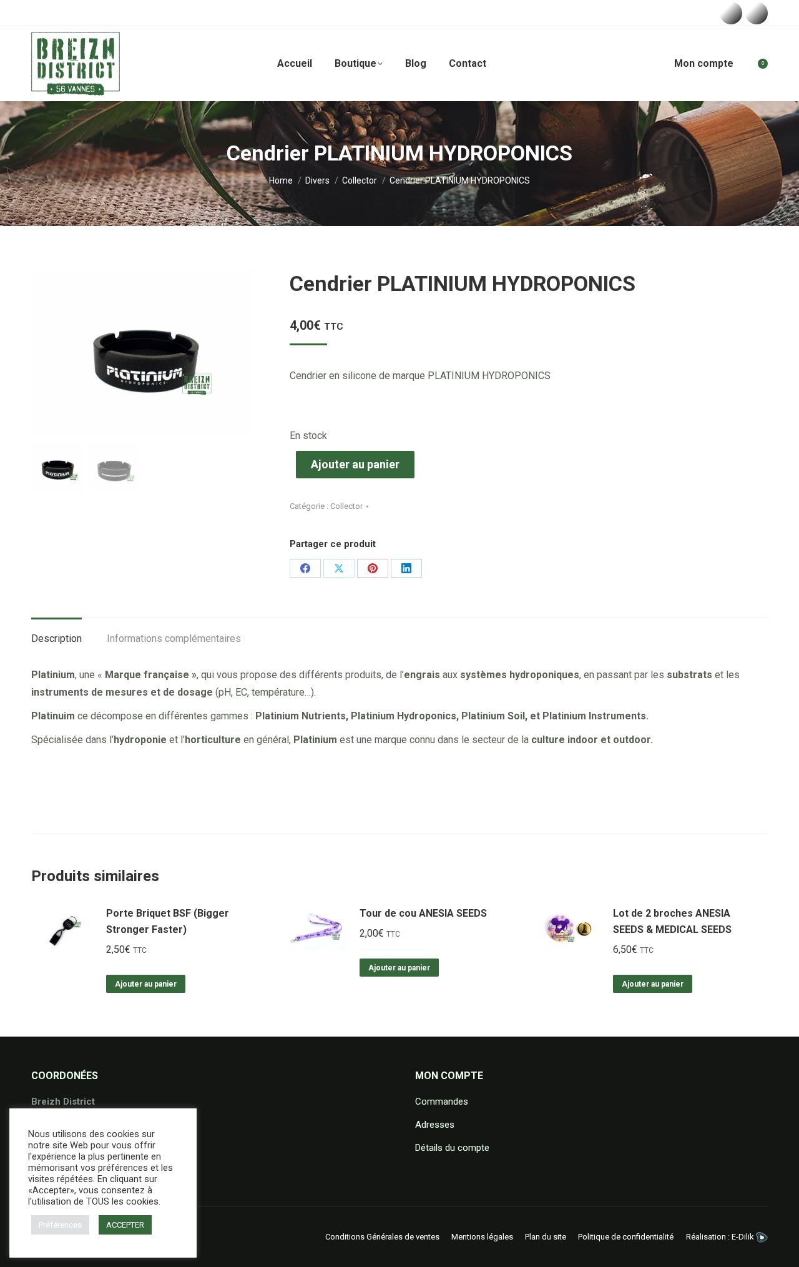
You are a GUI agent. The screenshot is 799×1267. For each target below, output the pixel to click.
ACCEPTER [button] (125, 1225)
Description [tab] (56, 638)
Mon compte (703, 63)
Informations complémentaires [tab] (174, 638)
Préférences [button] (60, 1225)
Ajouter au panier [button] (146, 984)
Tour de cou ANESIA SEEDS (423, 913)
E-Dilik (744, 1236)
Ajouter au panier (355, 464)
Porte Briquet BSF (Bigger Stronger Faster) (167, 921)
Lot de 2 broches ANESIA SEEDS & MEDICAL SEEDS (672, 921)
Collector (346, 506)
